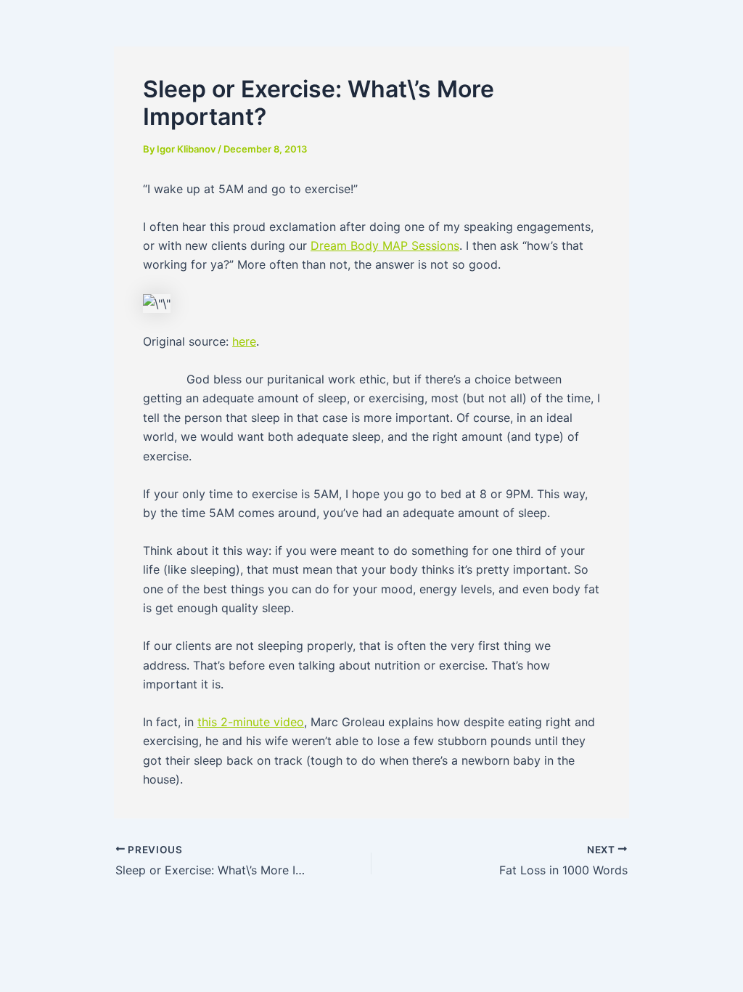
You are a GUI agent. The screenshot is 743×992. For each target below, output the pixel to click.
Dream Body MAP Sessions (385, 245)
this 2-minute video (250, 722)
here (244, 341)
